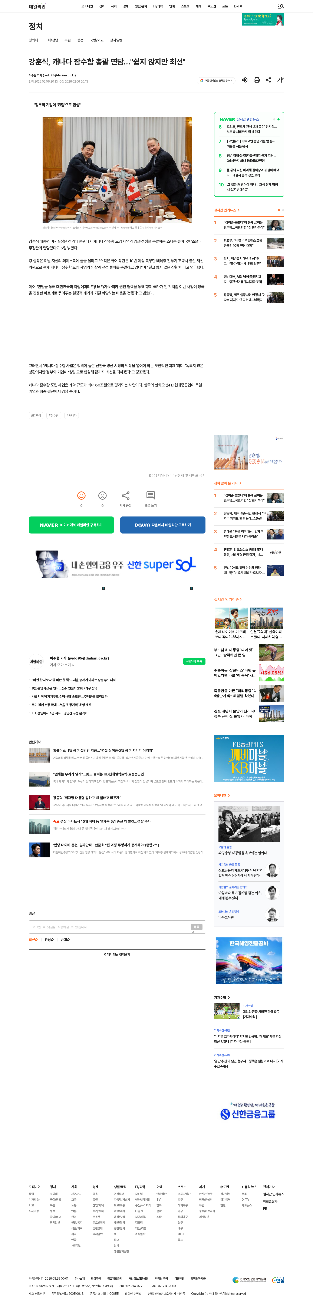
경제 (125, 6)
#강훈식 (36, 415)
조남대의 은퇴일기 (228, 912)
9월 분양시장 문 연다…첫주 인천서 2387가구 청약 (64, 688)
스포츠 (185, 6)
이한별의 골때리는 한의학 (232, 887)
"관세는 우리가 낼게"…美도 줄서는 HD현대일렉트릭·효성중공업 (98, 774)
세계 (198, 6)
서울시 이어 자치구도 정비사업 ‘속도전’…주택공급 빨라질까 (70, 696)
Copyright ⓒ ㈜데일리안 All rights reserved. (219, 1294)
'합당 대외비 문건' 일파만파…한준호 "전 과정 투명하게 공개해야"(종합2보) (106, 845)
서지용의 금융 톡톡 (229, 865)
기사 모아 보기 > (62, 665)
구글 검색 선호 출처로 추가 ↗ (218, 80)
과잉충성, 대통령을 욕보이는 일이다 (242, 853)
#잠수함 (54, 415)
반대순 (65, 939)
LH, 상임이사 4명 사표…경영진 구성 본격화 (60, 713)
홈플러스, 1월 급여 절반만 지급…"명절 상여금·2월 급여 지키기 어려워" (103, 750)
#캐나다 (71, 415)
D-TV (238, 6)
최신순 (33, 939)
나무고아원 (226, 918)
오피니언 (87, 6)
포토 (225, 6)
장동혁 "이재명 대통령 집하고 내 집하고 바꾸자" (87, 797)
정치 (102, 6)
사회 (113, 6)
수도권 (212, 6)
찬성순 (49, 939)
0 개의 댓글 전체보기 (117, 954)
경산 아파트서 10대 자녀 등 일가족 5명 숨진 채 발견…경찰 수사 (102, 821)
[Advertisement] (117, 886)
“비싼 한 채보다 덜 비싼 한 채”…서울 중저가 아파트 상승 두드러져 (73, 680)
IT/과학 (158, 6)
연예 (172, 6)
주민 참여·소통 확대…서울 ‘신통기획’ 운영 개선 (61, 704)
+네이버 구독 (194, 661)
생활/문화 (141, 6)
